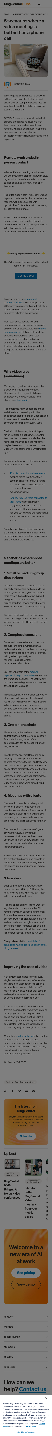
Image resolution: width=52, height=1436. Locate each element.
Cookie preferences (26, 1432)
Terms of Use (30, 1426)
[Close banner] (46, 1398)
